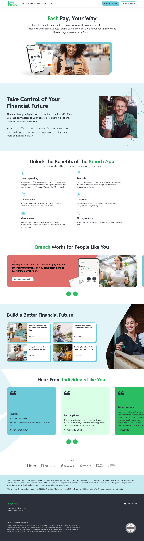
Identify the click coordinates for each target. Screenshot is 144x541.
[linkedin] (136, 503)
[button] (29, 3)
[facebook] (125, 503)
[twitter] (132, 503)
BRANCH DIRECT (129, 3)
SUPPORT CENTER (110, 3)
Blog (53, 3)
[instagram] (129, 503)
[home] (13, 3)
